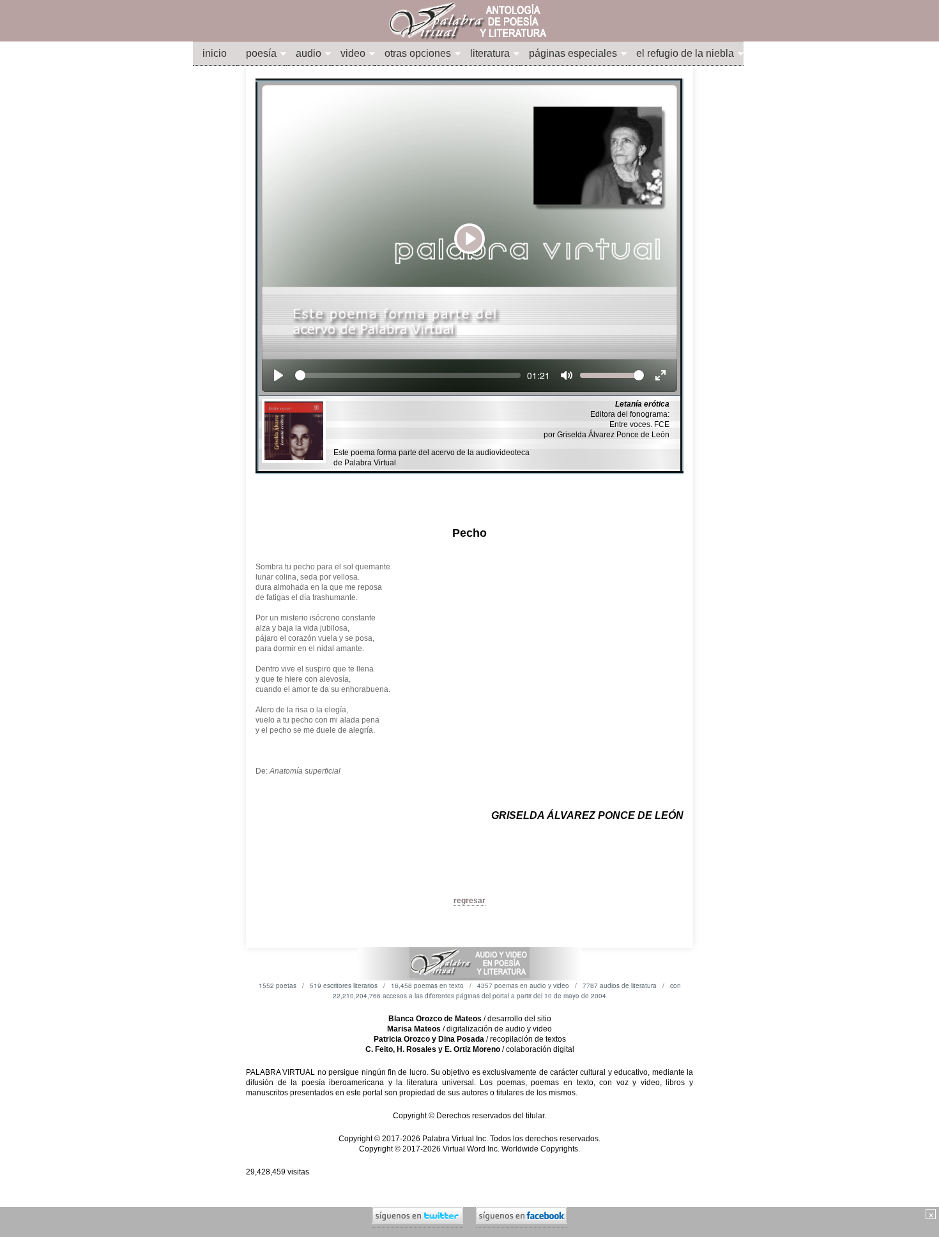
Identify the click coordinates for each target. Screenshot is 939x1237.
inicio (214, 53)
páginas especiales (573, 53)
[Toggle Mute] (566, 375)
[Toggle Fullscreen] (660, 375)
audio (308, 53)
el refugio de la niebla (685, 53)
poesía (261, 53)
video (352, 53)
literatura (490, 53)
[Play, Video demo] (278, 375)
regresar (469, 900)
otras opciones (418, 53)
